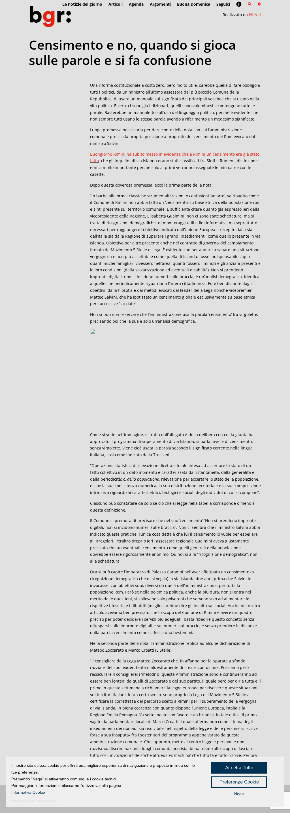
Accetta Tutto (239, 767)
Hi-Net (255, 14)
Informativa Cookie (28, 792)
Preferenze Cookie (239, 782)
